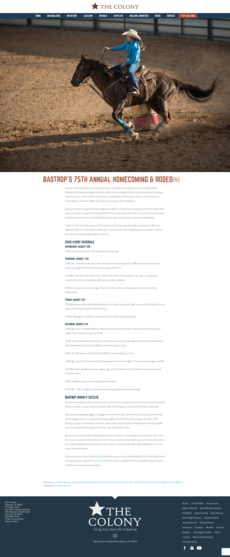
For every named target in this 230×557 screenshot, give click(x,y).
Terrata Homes (189, 523)
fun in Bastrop (98, 482)
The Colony (108, 440)
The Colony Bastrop (150, 482)
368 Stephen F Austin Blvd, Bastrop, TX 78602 (115, 541)
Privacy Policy (11, 521)
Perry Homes (217, 513)
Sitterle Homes (211, 518)
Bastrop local (70, 482)
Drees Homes (201, 513)
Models (209, 527)
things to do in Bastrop (172, 482)
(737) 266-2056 (188, 15)
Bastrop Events (55, 482)
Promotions (212, 503)
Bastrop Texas (84, 482)
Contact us (98, 461)
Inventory (72, 15)
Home (38, 15)
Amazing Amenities (139, 15)
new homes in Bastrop (117, 482)
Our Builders (53, 15)
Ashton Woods (189, 508)
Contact (171, 15)
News (157, 15)
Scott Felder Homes (191, 518)
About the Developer (203, 537)
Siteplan (118, 15)
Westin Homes (207, 523)
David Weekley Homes (211, 508)
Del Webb (187, 513)
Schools (103, 15)
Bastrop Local (64, 486)
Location (88, 15)
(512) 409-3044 (12, 517)
